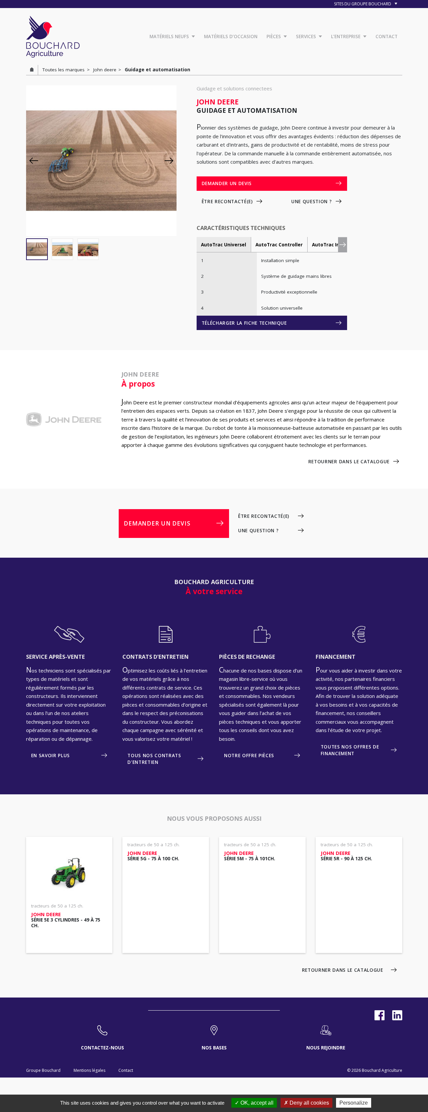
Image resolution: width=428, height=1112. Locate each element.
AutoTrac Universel (223, 245)
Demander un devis (227, 183)
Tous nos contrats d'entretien (154, 758)
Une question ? (311, 201)
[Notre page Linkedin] (397, 1015)
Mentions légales (89, 1070)
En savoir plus (50, 755)
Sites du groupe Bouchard (363, 4)
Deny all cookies (308, 1103)
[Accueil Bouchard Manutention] (53, 35)
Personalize (353, 1103)
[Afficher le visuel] (37, 249)
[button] (169, 160)
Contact (125, 1070)
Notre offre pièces (249, 755)
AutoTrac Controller (279, 245)
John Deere (134, 402)
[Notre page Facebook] (379, 1015)
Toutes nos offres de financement (350, 750)
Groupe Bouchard (43, 1070)
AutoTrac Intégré (332, 245)
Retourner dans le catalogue (349, 462)
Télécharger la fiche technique (244, 323)
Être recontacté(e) (227, 201)
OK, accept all (256, 1103)
